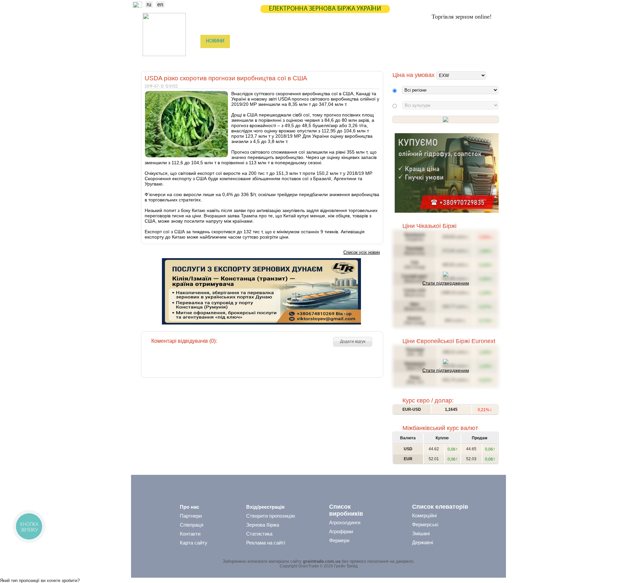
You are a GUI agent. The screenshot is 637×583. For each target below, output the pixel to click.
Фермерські (425, 524)
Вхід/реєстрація (265, 507)
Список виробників (346, 510)
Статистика (273, 41)
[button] (352, 342)
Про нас (189, 507)
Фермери (339, 540)
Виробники (248, 55)
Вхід (487, 41)
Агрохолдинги (344, 522)
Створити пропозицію (270, 516)
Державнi (422, 542)
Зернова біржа (262, 525)
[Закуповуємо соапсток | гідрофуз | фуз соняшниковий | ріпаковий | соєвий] (446, 211)
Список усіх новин (361, 252)
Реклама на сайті (265, 543)
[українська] (137, 6)
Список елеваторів (440, 506)
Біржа (241, 41)
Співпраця (191, 525)
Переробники (448, 55)
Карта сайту (193, 543)
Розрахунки (336, 41)
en (160, 4)
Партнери (372, 41)
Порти (350, 55)
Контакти (190, 534)
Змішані (421, 533)
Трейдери (216, 55)
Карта (304, 41)
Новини (215, 41)
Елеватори (282, 55)
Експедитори (318, 55)
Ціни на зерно (410, 41)
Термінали (379, 55)
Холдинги (412, 55)
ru (149, 4)
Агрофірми (341, 531)
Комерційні (424, 515)
